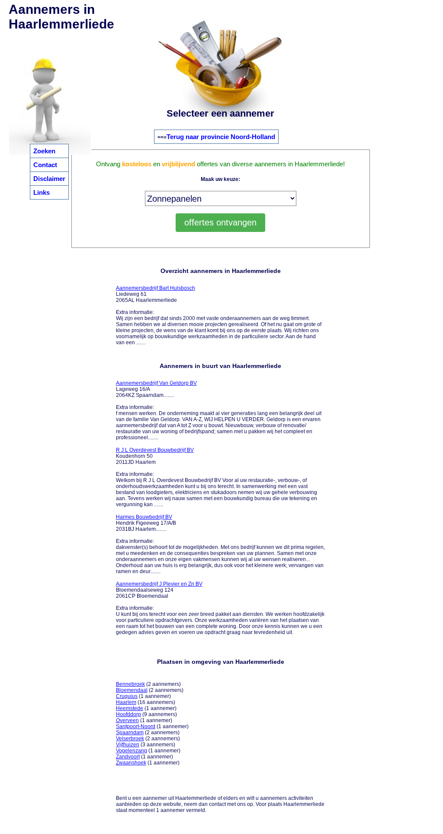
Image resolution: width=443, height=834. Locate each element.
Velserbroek (130, 739)
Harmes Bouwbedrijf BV (144, 517)
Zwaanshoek (131, 763)
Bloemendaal (132, 690)
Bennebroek (130, 684)
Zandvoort (128, 757)
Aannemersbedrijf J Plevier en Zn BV (159, 584)
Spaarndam (130, 732)
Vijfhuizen (127, 745)
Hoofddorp (128, 714)
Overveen (127, 720)
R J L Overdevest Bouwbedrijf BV (155, 450)
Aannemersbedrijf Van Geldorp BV (156, 383)
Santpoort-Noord (135, 726)
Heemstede (129, 708)
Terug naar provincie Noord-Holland (221, 136)
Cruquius (127, 696)
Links (41, 192)
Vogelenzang (131, 751)
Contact (45, 164)
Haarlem (126, 702)
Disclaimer (49, 178)
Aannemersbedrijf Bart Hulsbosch (155, 288)
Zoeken (44, 151)
